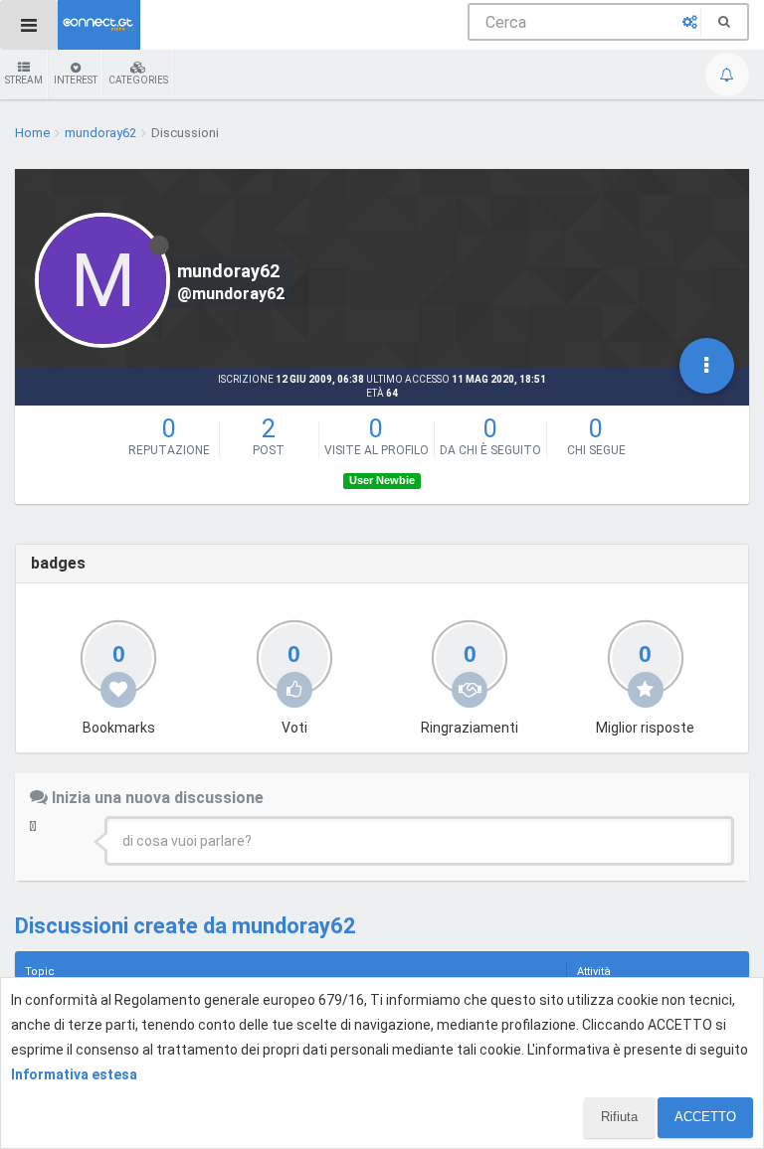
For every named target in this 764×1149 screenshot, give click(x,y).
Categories (138, 80)
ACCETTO (705, 1116)
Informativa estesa (74, 1074)
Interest (75, 80)
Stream (24, 80)
